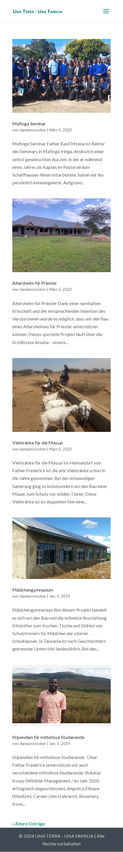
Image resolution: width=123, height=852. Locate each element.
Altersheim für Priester (34, 283)
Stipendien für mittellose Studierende (48, 737)
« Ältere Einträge (28, 823)
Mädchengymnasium (32, 589)
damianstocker (33, 129)
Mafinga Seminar (29, 123)
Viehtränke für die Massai (37, 442)
